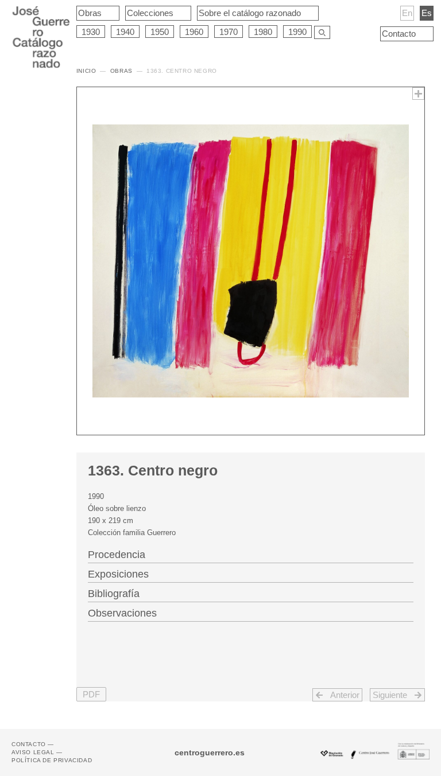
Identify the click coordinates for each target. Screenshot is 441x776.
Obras (90, 13)
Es (426, 13)
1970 (228, 32)
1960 (194, 32)
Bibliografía (114, 593)
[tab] (250, 553)
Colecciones (150, 13)
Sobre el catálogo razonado (250, 13)
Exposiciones (118, 574)
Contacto (399, 33)
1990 (297, 32)
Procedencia (116, 554)
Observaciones (122, 613)
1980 (263, 32)
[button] (91, 694)
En (407, 13)
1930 (91, 32)
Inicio (86, 71)
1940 (125, 32)
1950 (159, 32)
